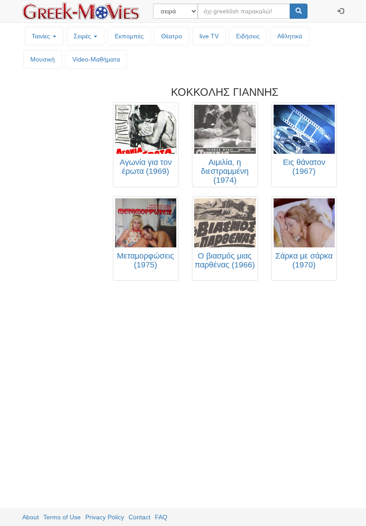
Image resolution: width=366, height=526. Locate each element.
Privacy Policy (104, 517)
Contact (139, 517)
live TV (209, 36)
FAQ (161, 517)
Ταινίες (42, 36)
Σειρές (83, 36)
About (30, 517)
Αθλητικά (289, 36)
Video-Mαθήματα (96, 59)
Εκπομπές (129, 36)
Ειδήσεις (248, 36)
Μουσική (42, 59)
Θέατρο (171, 36)
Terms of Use (62, 517)
